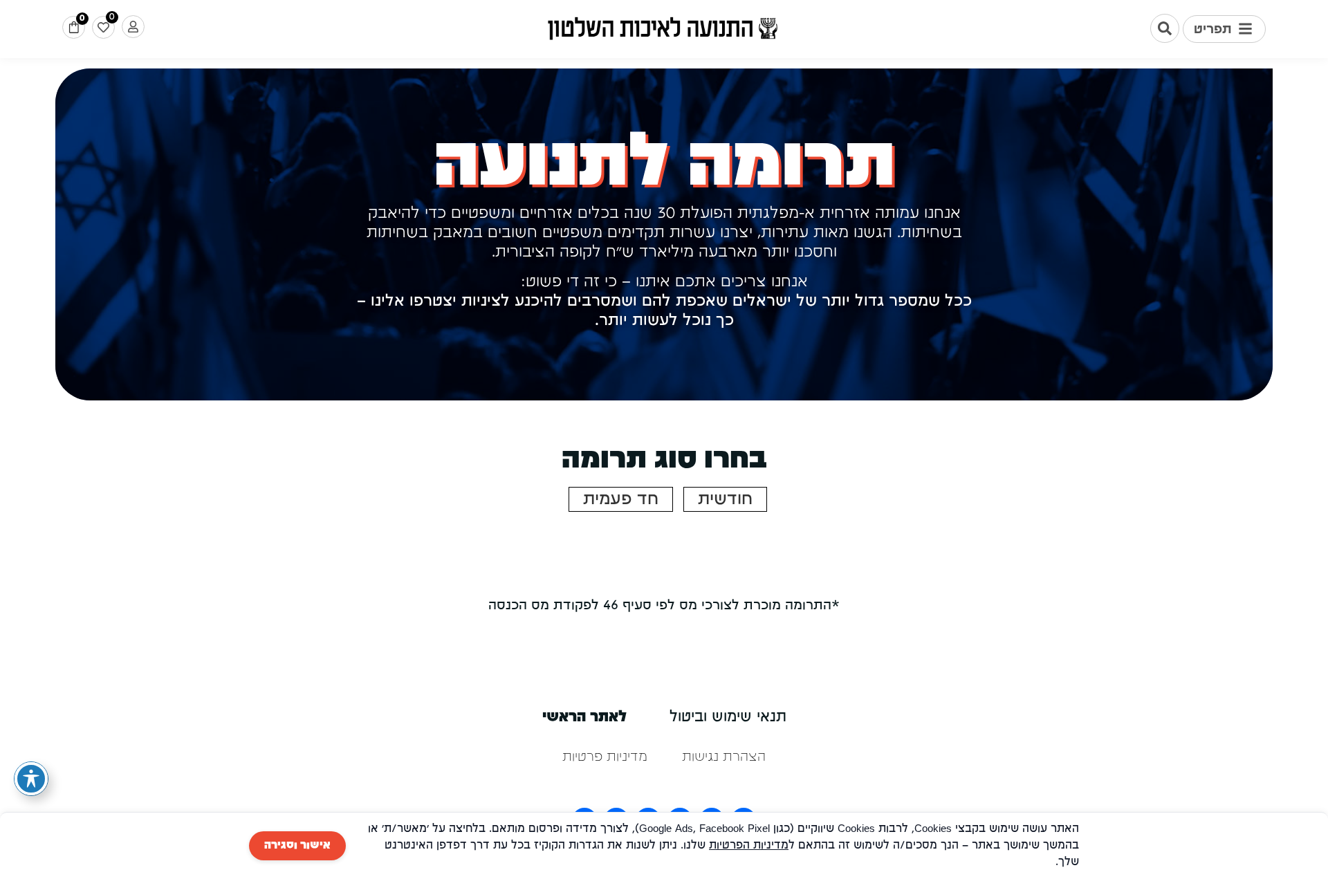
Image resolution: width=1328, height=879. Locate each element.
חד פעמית (620, 499)
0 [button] (82, 18)
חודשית (725, 499)
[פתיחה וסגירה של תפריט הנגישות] (31, 778)
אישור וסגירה (297, 845)
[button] (1224, 29)
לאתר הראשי (584, 717)
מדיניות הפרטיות (748, 845)
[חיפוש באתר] (1164, 28)
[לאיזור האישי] (133, 26)
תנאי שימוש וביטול (728, 717)
